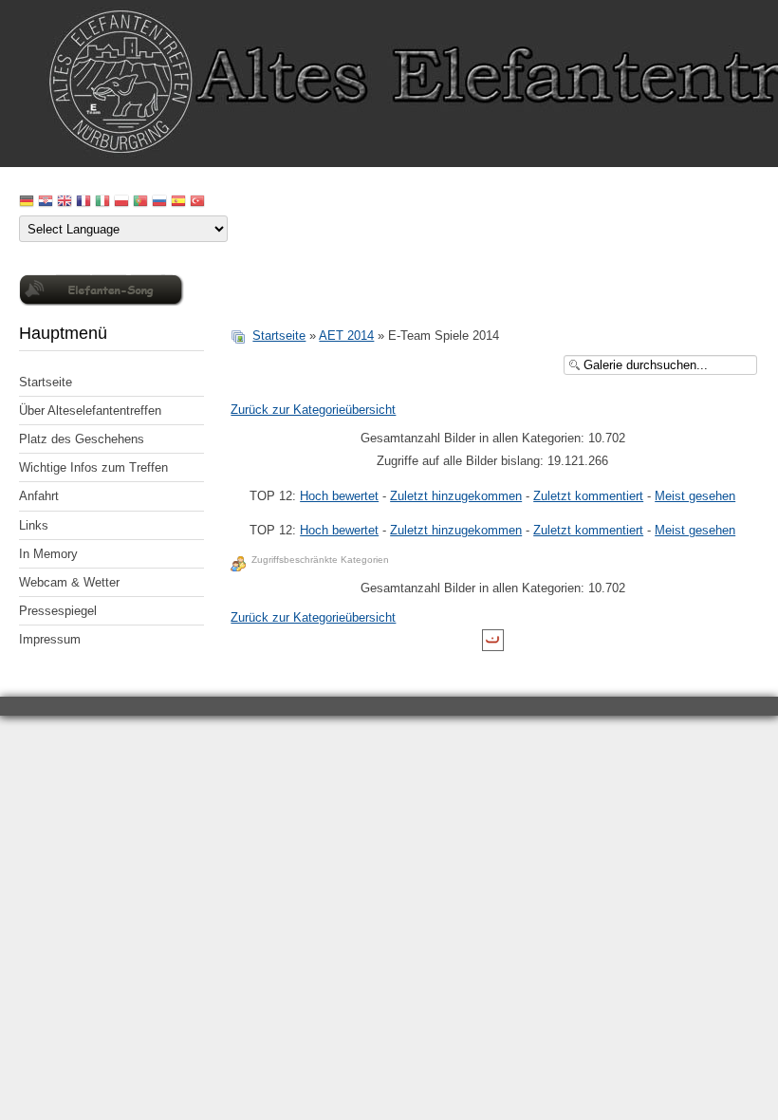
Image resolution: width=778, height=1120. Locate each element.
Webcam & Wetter (69, 582)
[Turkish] (197, 203)
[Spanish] (178, 203)
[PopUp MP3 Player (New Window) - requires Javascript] (101, 301)
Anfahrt (39, 496)
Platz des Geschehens (81, 439)
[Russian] (159, 203)
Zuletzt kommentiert (588, 496)
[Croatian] (45, 203)
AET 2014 (346, 335)
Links (33, 525)
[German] (26, 203)
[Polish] (121, 203)
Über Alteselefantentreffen (90, 410)
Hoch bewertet (339, 496)
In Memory (48, 554)
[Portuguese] (140, 203)
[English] (64, 203)
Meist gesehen (695, 496)
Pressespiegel (58, 611)
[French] (83, 203)
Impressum (50, 639)
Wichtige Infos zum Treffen (93, 467)
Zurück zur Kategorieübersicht (313, 409)
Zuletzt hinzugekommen (456, 496)
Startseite (45, 382)
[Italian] (102, 203)
